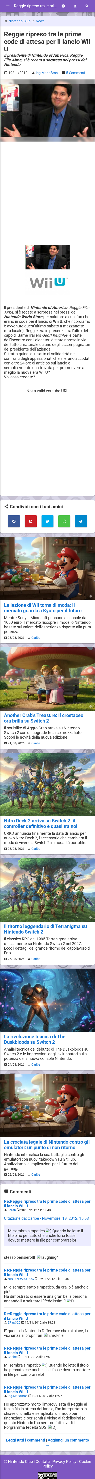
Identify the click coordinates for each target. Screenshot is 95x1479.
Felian (12, 1210)
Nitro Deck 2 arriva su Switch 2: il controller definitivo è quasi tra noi (40, 823)
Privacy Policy (64, 1461)
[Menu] (8, 6)
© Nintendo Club (18, 1461)
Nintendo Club (19, 21)
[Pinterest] (31, 521)
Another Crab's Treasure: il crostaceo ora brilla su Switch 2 (43, 718)
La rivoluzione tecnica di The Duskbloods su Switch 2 (34, 1039)
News (40, 21)
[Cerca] (87, 6)
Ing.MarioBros (17, 1396)
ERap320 (14, 1322)
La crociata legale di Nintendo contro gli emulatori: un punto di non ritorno (47, 1144)
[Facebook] (63, 6)
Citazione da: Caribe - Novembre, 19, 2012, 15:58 (46, 1218)
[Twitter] (47, 521)
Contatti (43, 1461)
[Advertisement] (47, 193)
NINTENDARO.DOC (21, 1279)
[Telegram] (81, 521)
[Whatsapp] (64, 521)
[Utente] (75, 6)
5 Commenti (75, 73)
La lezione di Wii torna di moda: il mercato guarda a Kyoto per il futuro (43, 607)
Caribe (35, 637)
